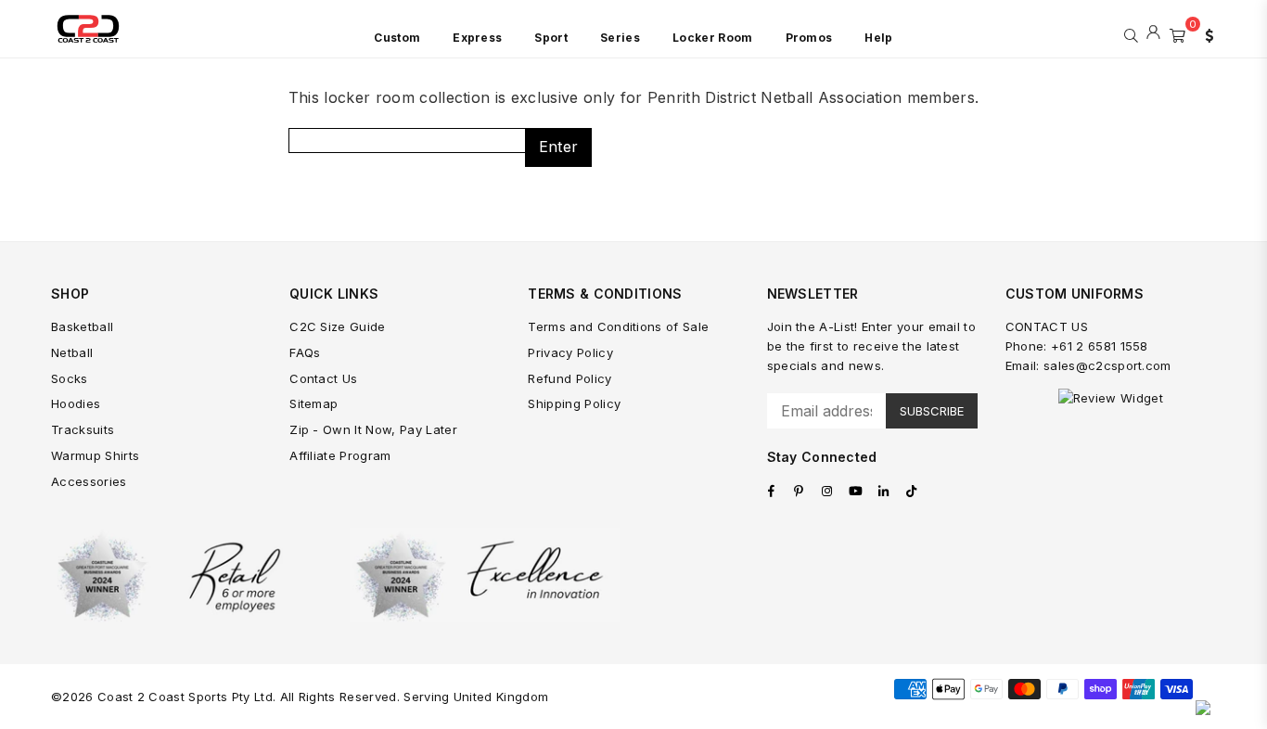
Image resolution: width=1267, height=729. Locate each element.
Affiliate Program (339, 455)
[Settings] (1205, 33)
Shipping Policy (574, 403)
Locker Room (712, 38)
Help (878, 38)
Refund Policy (569, 378)
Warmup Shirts (95, 455)
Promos (809, 38)
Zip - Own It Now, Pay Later (373, 429)
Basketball (82, 326)
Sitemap (313, 403)
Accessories (89, 481)
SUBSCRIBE (932, 410)
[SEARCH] (1131, 33)
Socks (69, 378)
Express (477, 38)
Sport (551, 38)
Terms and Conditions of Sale (618, 326)
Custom (397, 38)
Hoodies (75, 403)
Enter (559, 146)
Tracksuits (82, 429)
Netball (72, 352)
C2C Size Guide (337, 326)
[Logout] (1153, 33)
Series (620, 38)
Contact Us (323, 378)
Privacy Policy (570, 352)
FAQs (304, 352)
